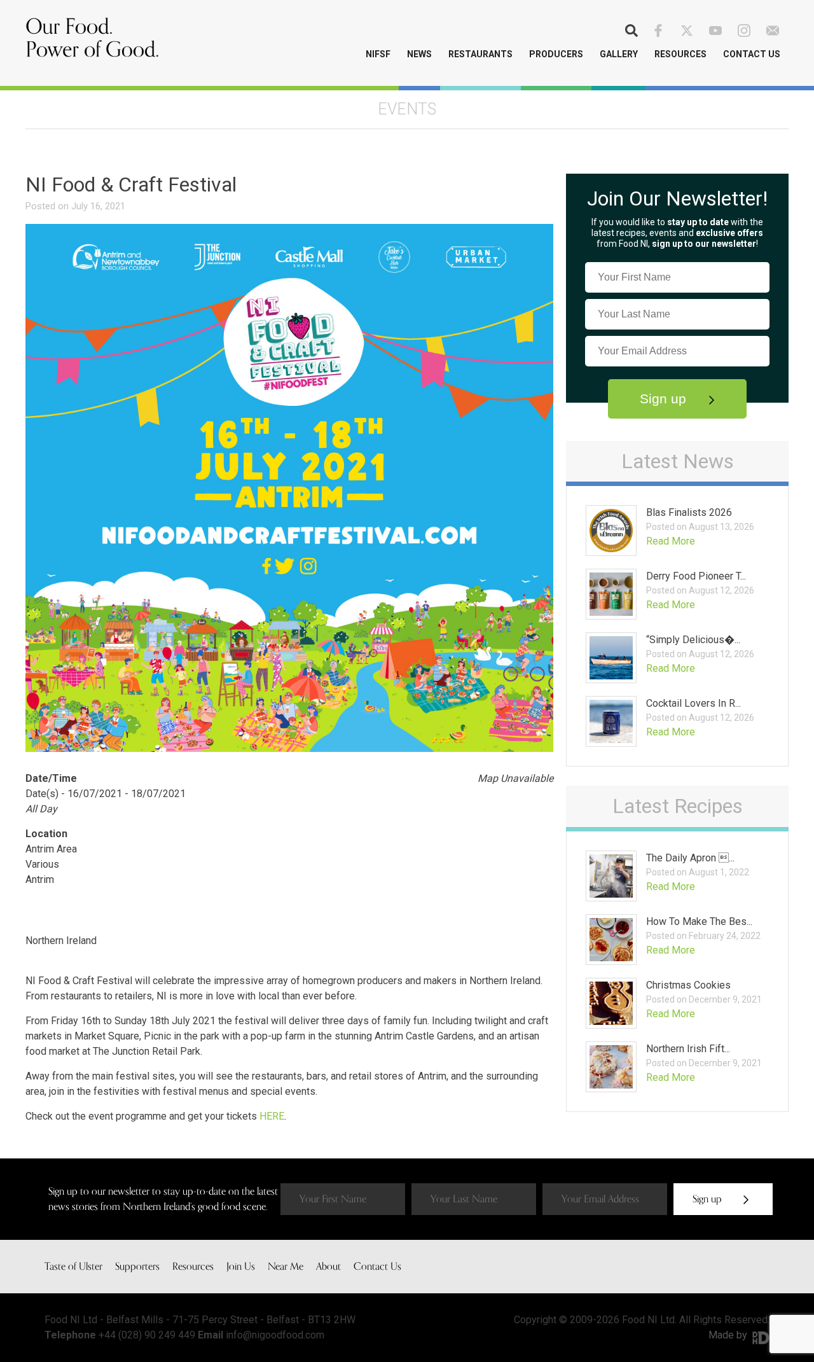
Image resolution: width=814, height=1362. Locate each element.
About (328, 1266)
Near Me (285, 1266)
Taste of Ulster (73, 1266)
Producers (556, 54)
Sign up (665, 398)
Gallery (619, 54)
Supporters (137, 1266)
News (419, 54)
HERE (271, 1116)
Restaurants (480, 54)
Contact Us (751, 54)
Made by (729, 1335)
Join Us (240, 1266)
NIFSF (378, 54)
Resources (680, 54)
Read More (670, 541)
